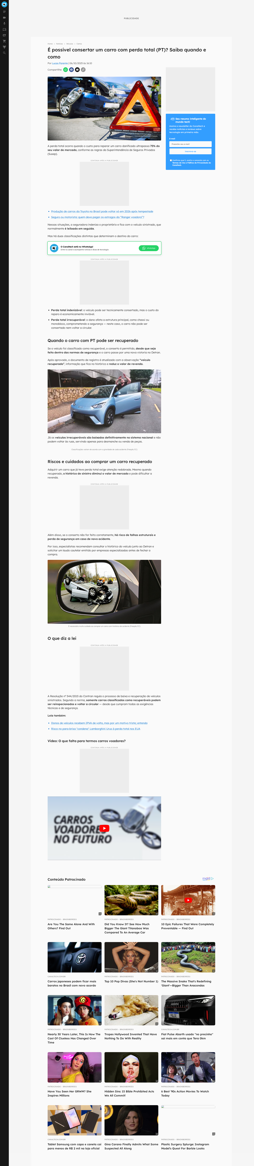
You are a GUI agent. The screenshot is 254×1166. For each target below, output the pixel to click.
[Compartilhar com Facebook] (71, 69)
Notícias (59, 44)
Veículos (69, 44)
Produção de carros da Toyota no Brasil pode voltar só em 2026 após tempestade (102, 211)
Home (50, 44)
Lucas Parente (60, 63)
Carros (79, 44)
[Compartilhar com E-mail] (77, 69)
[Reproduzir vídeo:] (104, 828)
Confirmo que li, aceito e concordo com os (191, 162)
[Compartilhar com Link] (83, 69)
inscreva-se (190, 151)
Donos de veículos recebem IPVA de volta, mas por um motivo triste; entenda (99, 723)
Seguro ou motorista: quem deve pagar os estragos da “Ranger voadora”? (97, 217)
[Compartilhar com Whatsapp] (65, 69)
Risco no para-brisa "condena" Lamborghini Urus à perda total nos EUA (95, 728)
